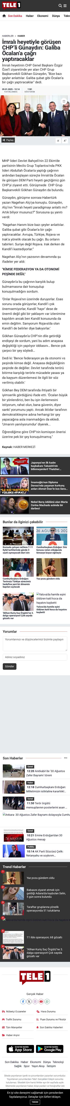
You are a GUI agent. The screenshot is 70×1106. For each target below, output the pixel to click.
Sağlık (18, 1066)
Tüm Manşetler (14, 1027)
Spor (27, 1066)
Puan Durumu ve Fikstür (53, 1019)
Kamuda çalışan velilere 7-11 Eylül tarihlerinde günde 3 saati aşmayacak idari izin (18, 550)
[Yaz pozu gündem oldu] (51, 567)
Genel (30, 766)
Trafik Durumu (13, 1019)
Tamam (35, 1102)
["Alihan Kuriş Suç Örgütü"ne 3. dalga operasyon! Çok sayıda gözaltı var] (18, 601)
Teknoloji (58, 1062)
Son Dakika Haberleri (51, 1027)
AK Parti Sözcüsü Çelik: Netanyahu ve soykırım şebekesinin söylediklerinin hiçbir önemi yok (46, 854)
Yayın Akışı (38, 1066)
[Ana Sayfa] (4, 16)
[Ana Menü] (65, 5)
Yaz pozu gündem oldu (48, 578)
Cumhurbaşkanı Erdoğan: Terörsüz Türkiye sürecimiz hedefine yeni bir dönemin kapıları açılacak (17, 582)
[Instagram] (35, 1001)
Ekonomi (42, 16)
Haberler (8, 36)
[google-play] (49, 1049)
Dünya (56, 16)
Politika (31, 847)
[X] (29, 1001)
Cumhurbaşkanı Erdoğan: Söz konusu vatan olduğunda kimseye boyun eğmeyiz (51, 550)
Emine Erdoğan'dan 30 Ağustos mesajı (44, 837)
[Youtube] (41, 1001)
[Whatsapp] (47, 1001)
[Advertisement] (35, 716)
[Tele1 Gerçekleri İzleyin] (11, 6)
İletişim (51, 1066)
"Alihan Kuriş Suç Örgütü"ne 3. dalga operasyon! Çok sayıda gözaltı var (18, 616)
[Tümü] (65, 758)
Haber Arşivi (13, 1035)
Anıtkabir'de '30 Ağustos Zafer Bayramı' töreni (45, 773)
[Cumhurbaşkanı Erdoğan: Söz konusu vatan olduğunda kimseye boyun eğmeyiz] (51, 535)
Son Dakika (15, 16)
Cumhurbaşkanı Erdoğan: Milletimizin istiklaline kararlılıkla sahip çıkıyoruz (46, 789)
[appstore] (20, 1049)
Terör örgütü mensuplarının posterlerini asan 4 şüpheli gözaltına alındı (46, 806)
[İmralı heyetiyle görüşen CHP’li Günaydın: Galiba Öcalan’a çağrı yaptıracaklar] (35, 115)
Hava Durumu (48, 1011)
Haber (30, 16)
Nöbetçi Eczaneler (16, 1011)
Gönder (9, 666)
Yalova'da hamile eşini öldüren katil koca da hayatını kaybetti (51, 609)
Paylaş (10, 140)
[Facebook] (23, 1001)
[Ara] (60, 5)
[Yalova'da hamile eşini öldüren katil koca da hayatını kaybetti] (51, 598)
